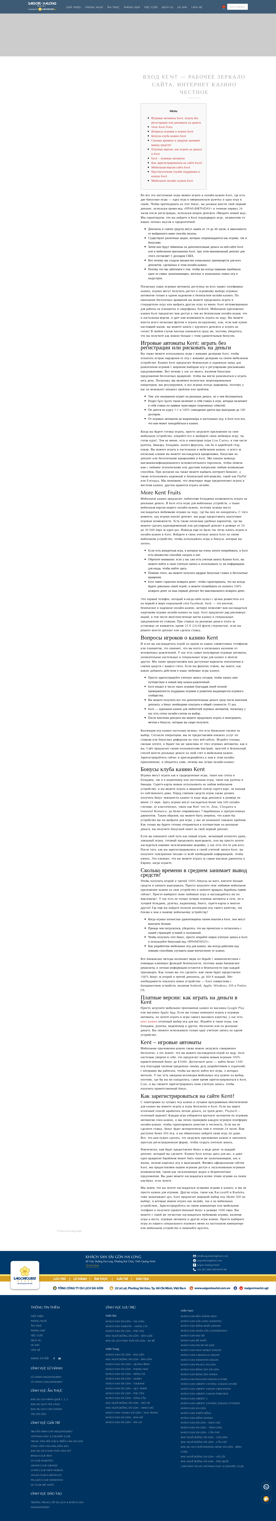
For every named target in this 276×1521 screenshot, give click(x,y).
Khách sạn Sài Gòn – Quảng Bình (127, 1364)
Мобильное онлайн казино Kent (172, 180)
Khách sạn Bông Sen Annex (199, 1374)
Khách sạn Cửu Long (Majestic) (201, 1321)
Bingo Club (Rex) (41, 1455)
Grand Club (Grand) (44, 1465)
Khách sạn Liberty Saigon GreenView (206, 1388)
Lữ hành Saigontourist (46, 1376)
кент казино (149, 1021)
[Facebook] (54, 1358)
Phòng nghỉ (94, 7)
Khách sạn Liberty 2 (194, 1398)
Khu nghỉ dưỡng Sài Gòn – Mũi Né (128, 1402)
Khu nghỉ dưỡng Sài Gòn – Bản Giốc (129, 1335)
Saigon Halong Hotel (208, 1264)
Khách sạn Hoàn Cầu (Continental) (204, 1330)
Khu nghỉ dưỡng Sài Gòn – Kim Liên (129, 1359)
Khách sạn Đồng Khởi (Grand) (201, 1325)
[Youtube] (59, 1358)
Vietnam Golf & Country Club (50, 1436)
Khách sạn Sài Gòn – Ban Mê (124, 1417)
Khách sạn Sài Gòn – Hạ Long (125, 1321)
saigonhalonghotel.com (209, 1260)
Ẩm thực (113, 7)
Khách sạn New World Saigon (201, 1349)
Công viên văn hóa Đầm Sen (50, 1446)
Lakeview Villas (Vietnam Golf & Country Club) (212, 1466)
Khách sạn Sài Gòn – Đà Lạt (124, 1422)
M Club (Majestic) (42, 1460)
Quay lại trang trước (70, 1231)
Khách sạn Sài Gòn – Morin (124, 1378)
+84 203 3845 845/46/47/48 (211, 1269)
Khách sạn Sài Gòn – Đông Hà (125, 1373)
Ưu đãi (182, 7)
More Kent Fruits (162, 126)
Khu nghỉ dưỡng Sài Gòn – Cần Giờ (204, 1441)
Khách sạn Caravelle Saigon (200, 1354)
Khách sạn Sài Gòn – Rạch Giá (200, 1422)
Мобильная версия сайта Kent (170, 167)
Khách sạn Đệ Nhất (194, 1340)
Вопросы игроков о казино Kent (172, 131)
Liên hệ (197, 7)
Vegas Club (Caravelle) (46, 1474)
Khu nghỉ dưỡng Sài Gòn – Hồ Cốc (203, 1456)
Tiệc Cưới (151, 7)
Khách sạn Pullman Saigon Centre (204, 1379)
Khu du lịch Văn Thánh (46, 1409)
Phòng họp (132, 7)
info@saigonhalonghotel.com (212, 1255)
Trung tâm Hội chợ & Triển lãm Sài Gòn (57, 1441)
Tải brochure (92, 1265)
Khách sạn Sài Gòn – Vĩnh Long (201, 1427)
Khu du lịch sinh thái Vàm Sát (51, 1450)
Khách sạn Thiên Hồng (196, 1412)
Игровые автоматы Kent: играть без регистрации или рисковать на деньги (176, 120)
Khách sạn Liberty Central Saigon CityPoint (210, 1403)
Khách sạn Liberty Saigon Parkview (204, 1393)
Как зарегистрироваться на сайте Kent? (176, 162)
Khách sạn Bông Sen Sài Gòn (200, 1369)
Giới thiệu (73, 7)
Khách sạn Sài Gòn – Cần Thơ (200, 1432)
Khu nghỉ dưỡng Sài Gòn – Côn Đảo (204, 1437)
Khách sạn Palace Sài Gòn (198, 1364)
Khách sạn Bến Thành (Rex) (199, 1316)
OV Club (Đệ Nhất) (42, 1484)
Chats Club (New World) (47, 1470)
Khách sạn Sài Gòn (193, 1408)
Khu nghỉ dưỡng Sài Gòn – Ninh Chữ (130, 1407)
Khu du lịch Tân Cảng (45, 1404)
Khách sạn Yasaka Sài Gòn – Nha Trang (132, 1412)
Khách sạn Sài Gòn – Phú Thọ (125, 1330)
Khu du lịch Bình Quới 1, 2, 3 (49, 1399)
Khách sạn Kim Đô (193, 1335)
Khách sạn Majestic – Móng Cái (126, 1326)
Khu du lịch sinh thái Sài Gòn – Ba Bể (130, 1340)
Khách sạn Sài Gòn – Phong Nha (127, 1368)
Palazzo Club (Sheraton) (47, 1479)
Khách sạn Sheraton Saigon (199, 1359)
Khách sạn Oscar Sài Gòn (197, 1345)
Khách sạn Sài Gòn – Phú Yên (125, 1393)
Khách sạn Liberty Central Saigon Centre (209, 1383)
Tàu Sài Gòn (38, 1413)
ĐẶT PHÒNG (237, 7)
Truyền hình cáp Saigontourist (51, 1431)
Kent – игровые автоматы (168, 158)
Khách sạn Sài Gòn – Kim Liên (125, 1354)
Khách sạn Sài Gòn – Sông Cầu (126, 1397)
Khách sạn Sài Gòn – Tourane (125, 1383)
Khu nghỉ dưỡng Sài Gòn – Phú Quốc (205, 1461)
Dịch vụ (167, 7)
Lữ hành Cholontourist (46, 1381)
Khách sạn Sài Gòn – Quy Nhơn (126, 1388)
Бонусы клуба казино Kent (168, 135)
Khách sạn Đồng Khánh (197, 1417)
